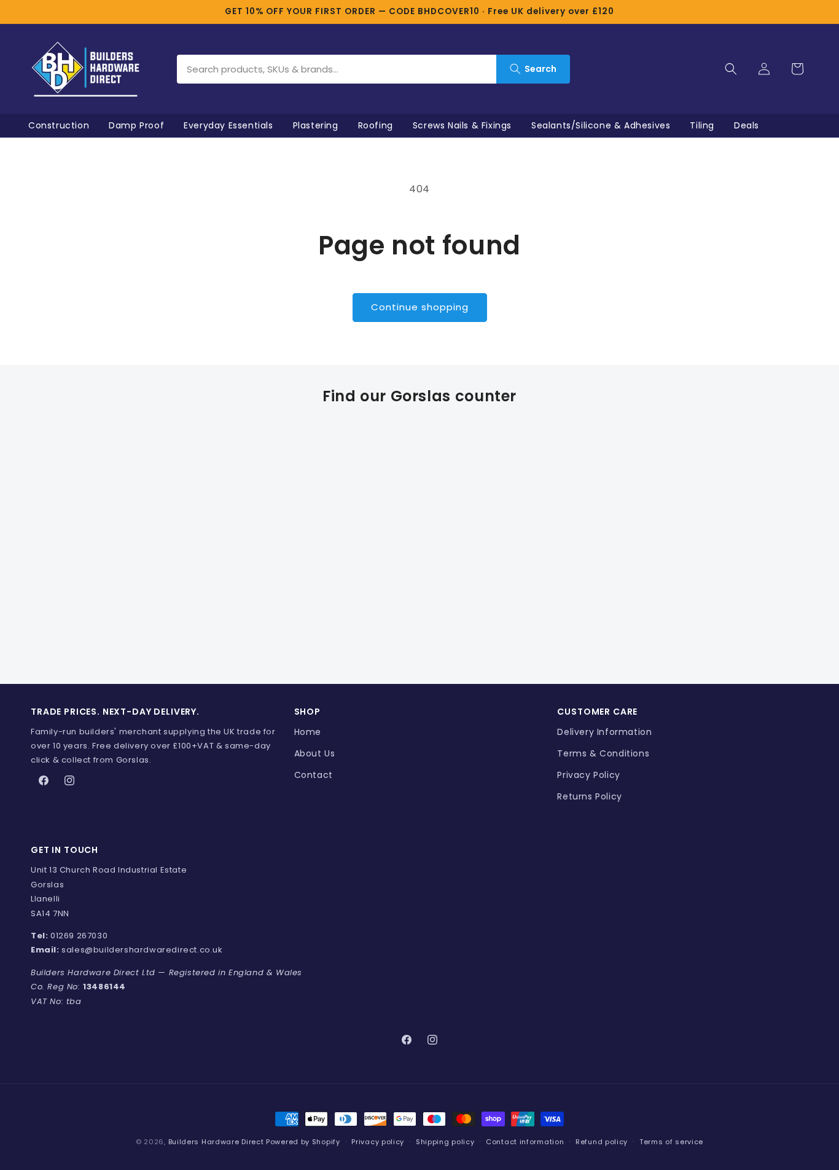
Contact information (525, 1142)
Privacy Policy (588, 775)
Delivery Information (604, 732)
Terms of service (671, 1142)
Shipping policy (445, 1142)
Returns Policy (589, 796)
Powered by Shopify (303, 1142)
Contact (313, 775)
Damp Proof (136, 125)
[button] (730, 68)
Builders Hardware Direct (216, 1142)
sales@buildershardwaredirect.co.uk (141, 950)
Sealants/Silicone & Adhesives (600, 125)
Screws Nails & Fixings (462, 125)
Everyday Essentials (228, 125)
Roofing (375, 125)
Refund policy (602, 1142)
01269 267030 (78, 935)
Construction (58, 125)
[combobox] (336, 69)
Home (307, 732)
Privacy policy (377, 1142)
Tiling (702, 125)
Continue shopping (420, 306)
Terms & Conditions (603, 753)
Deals (746, 125)
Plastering (315, 125)
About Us (314, 753)
